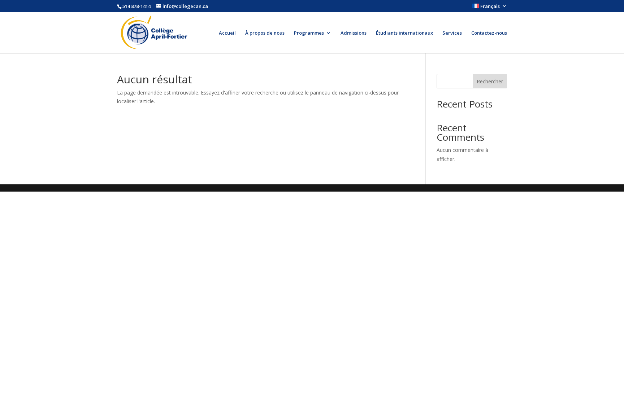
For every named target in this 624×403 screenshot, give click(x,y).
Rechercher (490, 81)
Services (452, 33)
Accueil (227, 33)
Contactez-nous (489, 33)
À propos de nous (265, 33)
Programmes (309, 33)
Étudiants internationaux (404, 33)
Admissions (354, 33)
